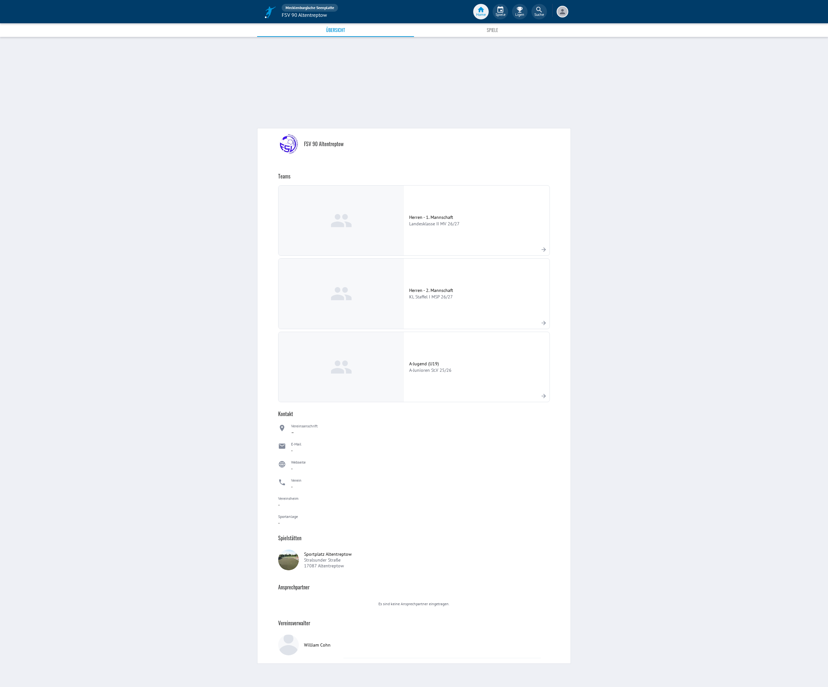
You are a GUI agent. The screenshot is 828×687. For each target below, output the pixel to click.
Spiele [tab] (492, 30)
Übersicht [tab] (335, 30)
